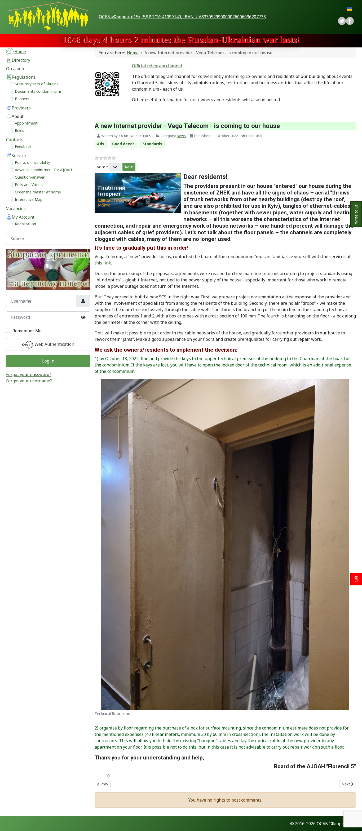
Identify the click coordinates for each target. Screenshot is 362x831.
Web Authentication (53, 344)
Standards (152, 143)
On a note (15, 69)
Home (20, 52)
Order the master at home (38, 192)
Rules (19, 130)
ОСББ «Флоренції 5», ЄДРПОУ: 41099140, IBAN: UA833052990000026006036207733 (182, 17)
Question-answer (30, 177)
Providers (21, 108)
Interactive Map (28, 199)
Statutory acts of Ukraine (37, 83)
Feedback (23, 146)
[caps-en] (48, 269)
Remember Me (27, 331)
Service (19, 155)
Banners (22, 98)
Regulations (24, 77)
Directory (21, 60)
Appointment (26, 123)
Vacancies (16, 208)
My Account (23, 217)
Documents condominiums (38, 91)
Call (356, 579)
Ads (100, 143)
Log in (48, 361)
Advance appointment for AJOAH (43, 169)
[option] (350, 21)
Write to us (356, 214)
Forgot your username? (29, 381)
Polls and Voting (29, 184)
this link (103, 263)
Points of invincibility (32, 162)
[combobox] (48, 239)
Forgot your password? (28, 374)
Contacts (14, 140)
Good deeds (123, 143)
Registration (25, 223)
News (181, 135)
